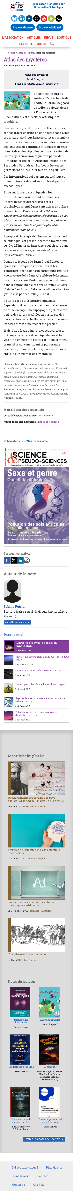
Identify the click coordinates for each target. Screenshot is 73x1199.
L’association (13, 37)
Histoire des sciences (36, 806)
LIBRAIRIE (26, 44)
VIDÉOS (41, 44)
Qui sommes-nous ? (24, 1167)
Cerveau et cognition (37, 858)
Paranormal (46, 415)
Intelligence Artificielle (41, 910)
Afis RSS (38, 1184)
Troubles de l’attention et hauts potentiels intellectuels (34, 851)
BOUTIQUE (64, 37)
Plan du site (54, 1167)
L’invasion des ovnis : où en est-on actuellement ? (36, 644)
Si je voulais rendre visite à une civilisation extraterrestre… (40, 700)
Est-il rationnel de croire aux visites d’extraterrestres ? (36, 713)
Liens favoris (20, 1176)
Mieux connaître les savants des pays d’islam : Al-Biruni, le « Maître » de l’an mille (36, 799)
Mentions (18, 1184)
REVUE (48, 37)
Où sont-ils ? (49, 1066)
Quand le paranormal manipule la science (50, 1120)
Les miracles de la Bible (21, 1066)
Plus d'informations (15, 622)
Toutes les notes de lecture (42, 1139)
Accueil (11, 52)
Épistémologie (31, 960)
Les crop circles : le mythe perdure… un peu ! (41, 684)
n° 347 (28, 441)
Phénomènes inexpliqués (21, 1021)
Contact (42, 1176)
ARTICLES (34, 37)
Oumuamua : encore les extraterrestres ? (39, 670)
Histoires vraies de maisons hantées (21, 1120)
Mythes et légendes (47, 421)
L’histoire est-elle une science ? (28, 954)
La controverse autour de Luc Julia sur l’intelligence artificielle (31, 903)
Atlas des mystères (50, 1019)
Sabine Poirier (15, 606)
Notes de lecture (26, 52)
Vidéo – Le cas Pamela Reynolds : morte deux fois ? (42, 658)
